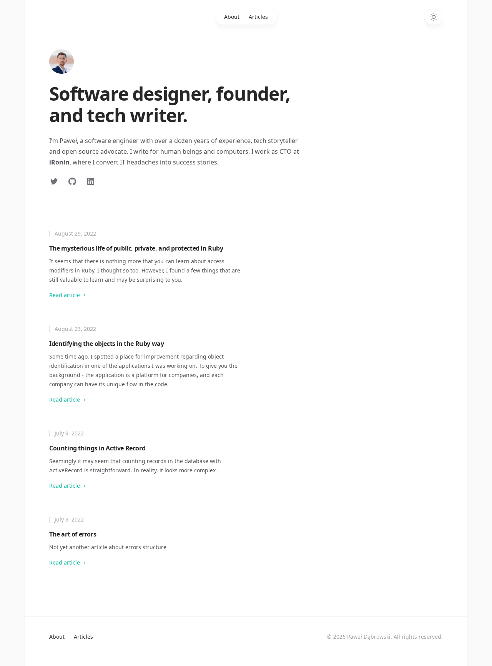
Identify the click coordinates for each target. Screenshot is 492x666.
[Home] (61, 61)
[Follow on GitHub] (72, 181)
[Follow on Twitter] (54, 181)
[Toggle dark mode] (433, 17)
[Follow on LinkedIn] (91, 181)
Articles (258, 16)
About (231, 16)
